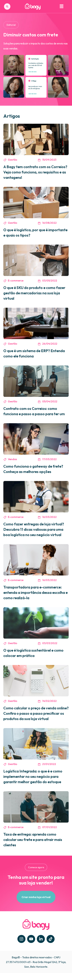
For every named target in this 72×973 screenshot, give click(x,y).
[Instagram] (21, 939)
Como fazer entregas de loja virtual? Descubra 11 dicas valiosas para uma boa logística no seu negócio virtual (33, 529)
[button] (7, 6)
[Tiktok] (51, 939)
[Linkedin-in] (41, 939)
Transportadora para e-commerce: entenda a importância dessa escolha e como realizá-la (35, 592)
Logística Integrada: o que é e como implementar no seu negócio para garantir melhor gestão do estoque (32, 776)
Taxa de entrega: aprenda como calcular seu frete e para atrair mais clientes (32, 839)
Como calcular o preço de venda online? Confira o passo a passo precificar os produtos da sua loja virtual (36, 713)
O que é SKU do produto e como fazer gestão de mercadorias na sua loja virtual (34, 293)
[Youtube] (31, 939)
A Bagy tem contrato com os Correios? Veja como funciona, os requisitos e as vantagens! (35, 172)
